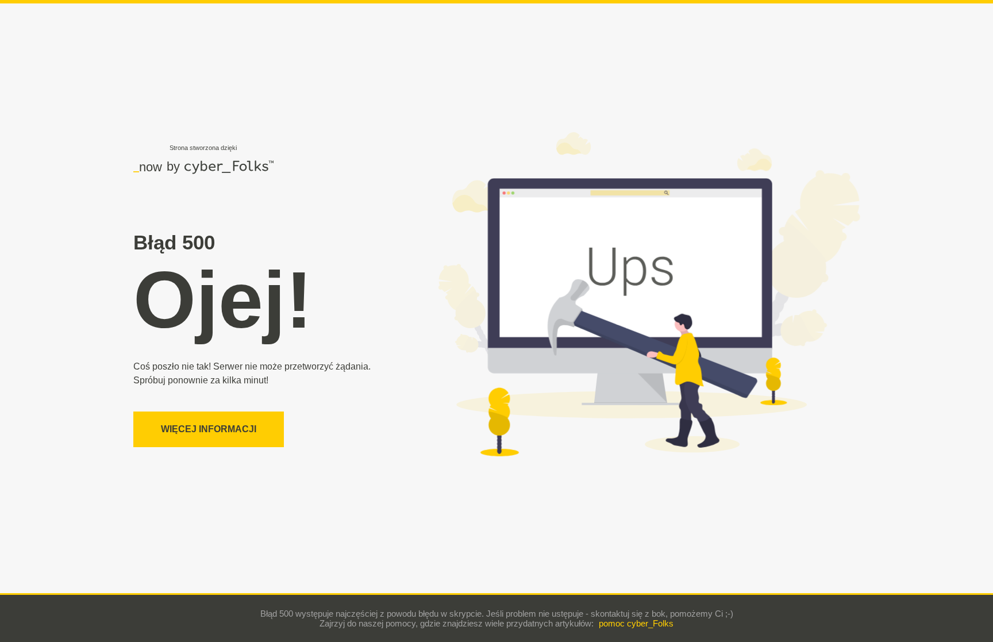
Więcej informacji (208, 429)
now (147, 166)
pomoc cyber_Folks (636, 623)
